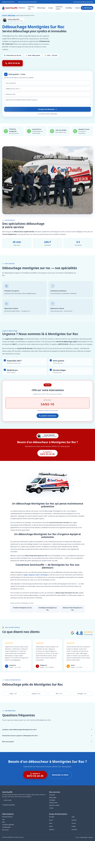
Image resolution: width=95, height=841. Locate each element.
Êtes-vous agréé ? (47, 742)
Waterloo (51, 829)
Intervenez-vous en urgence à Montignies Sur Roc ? (47, 736)
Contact (77, 8)
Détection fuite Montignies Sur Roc (72, 609)
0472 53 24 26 (88, 8)
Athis (37, 575)
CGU (77, 837)
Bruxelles (51, 817)
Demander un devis (60, 775)
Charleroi (74, 820)
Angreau (32, 575)
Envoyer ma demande (46, 109)
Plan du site (5, 830)
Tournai (74, 823)
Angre (26, 575)
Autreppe (44, 575)
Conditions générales (8, 824)
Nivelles (74, 826)
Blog (3, 822)
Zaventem (74, 829)
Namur (51, 820)
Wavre (51, 826)
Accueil (4, 15)
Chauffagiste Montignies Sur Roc (47, 609)
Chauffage (69, 8)
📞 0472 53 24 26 (6, 800)
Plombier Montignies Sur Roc (22, 608)
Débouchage (41, 8)
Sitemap (90, 837)
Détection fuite (31, 8)
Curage (50, 8)
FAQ (3, 819)
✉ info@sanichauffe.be (8, 805)
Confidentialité (6, 827)
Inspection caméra (59, 8)
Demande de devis (7, 817)
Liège (73, 817)
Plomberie (22, 8)
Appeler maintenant (49, 416)
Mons (50, 823)
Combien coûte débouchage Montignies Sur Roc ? (47, 729)
